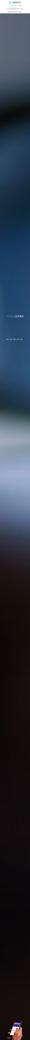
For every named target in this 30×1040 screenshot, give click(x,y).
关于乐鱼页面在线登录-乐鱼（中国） (15, 8)
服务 (20, 5)
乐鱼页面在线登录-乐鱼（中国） (15, 11)
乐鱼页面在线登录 (13, 5)
